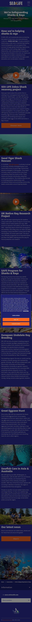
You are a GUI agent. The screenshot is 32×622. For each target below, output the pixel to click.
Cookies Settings (16, 315)
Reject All (16, 319)
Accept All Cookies (16, 323)
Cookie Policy (26, 310)
